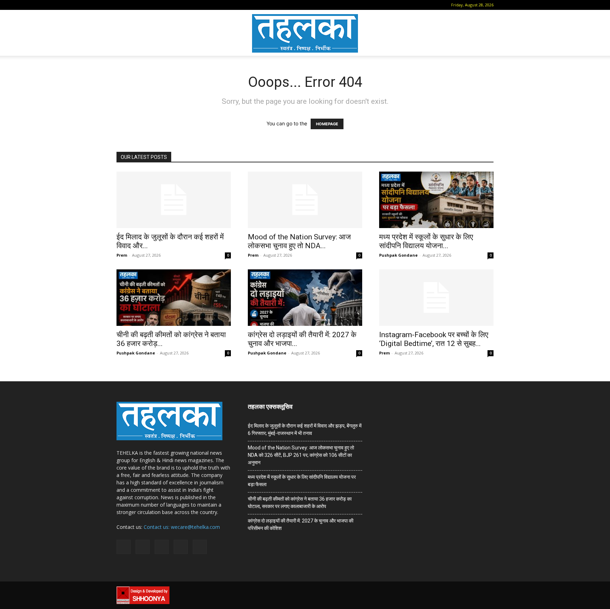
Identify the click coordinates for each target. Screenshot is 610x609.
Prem (121, 255)
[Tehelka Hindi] (305, 33)
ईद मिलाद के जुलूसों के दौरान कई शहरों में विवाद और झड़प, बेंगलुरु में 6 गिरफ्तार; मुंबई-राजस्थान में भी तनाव (304, 429)
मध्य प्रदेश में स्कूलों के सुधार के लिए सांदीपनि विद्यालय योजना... (426, 241)
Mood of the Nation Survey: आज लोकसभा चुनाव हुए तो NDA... (299, 241)
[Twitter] (167, 5)
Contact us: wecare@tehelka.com (182, 527)
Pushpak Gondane (398, 255)
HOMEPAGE (327, 123)
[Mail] (144, 5)
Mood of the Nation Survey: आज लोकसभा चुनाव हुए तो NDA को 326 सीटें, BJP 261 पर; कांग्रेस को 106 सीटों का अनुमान (301, 455)
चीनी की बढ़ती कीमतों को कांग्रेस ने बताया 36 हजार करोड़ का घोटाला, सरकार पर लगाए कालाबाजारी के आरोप (300, 502)
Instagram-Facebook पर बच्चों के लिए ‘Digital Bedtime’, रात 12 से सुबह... (433, 339)
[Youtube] (179, 5)
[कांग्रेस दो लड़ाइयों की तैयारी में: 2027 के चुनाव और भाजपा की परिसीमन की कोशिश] (305, 297)
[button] (121, 4)
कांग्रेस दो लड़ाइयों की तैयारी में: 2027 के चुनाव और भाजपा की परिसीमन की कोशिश (300, 524)
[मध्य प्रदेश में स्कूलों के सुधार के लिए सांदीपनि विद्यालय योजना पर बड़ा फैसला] (436, 200)
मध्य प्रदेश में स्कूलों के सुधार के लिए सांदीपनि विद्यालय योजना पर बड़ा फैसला (302, 480)
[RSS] (155, 5)
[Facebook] (132, 5)
